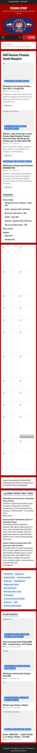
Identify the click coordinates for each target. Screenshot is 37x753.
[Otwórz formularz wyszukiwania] (20, 37)
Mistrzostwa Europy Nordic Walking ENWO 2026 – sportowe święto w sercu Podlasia (17, 642)
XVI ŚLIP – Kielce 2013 (12, 217)
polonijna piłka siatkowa (11, 584)
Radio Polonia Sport (10, 588)
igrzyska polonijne (9, 577)
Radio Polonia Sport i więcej (12, 591)
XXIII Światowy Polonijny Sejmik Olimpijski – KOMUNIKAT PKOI (18, 166)
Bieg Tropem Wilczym (11, 697)
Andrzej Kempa (8, 574)
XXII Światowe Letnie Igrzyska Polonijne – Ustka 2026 (17, 674)
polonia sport (8, 581)
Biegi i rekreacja (8, 228)
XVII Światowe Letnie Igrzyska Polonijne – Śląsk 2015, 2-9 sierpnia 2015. (18, 72)
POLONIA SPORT (18, 8)
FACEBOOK (31, 37)
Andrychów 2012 (10, 239)
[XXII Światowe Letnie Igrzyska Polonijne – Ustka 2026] (18, 660)
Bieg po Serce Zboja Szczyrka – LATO (16, 225)
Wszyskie (26, 81)
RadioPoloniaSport (20, 126)
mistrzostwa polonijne (24, 577)
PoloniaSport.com (19, 581)
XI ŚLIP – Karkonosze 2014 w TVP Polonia (17, 209)
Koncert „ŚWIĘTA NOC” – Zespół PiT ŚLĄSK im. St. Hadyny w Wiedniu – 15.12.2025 (18, 735)
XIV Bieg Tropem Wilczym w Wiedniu (15, 705)
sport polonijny (8, 595)
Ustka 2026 (26, 666)
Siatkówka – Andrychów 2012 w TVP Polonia (18, 221)
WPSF (15, 602)
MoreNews (30, 748)
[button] (3, 37)
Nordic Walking (24, 634)
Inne (15, 161)
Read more (8, 105)
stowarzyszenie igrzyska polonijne (14, 598)
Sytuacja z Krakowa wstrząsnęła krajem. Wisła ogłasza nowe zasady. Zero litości (17, 544)
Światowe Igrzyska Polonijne (12, 606)
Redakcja (6, 91)
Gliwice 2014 (8, 235)
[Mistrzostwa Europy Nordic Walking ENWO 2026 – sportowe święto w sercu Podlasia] (18, 628)
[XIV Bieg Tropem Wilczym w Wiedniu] (18, 691)
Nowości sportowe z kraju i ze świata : (20, 493)
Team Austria (8, 602)
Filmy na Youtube (8, 200)
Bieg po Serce (19, 574)
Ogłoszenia (21, 161)
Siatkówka (6, 232)
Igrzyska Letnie (9, 81)
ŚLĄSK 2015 (18, 81)
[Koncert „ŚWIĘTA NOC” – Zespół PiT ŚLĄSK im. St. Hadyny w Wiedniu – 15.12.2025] (18, 721)
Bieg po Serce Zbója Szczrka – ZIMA (15, 213)
